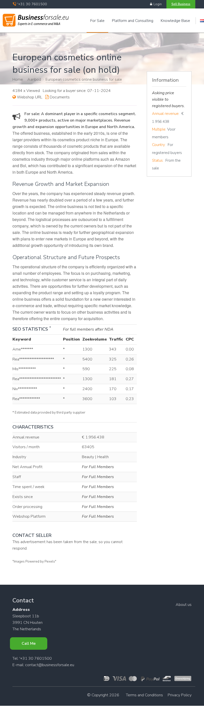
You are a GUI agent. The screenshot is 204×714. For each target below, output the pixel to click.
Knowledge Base (175, 20)
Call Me (29, 643)
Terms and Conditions (144, 695)
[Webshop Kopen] (36, 19)
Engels (202, 20)
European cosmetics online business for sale (84, 79)
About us (184, 604)
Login (157, 4)
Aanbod (34, 79)
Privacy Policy (180, 695)
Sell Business (180, 4)
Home (17, 79)
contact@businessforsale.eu (49, 665)
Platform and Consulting (132, 20)
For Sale (97, 20)
